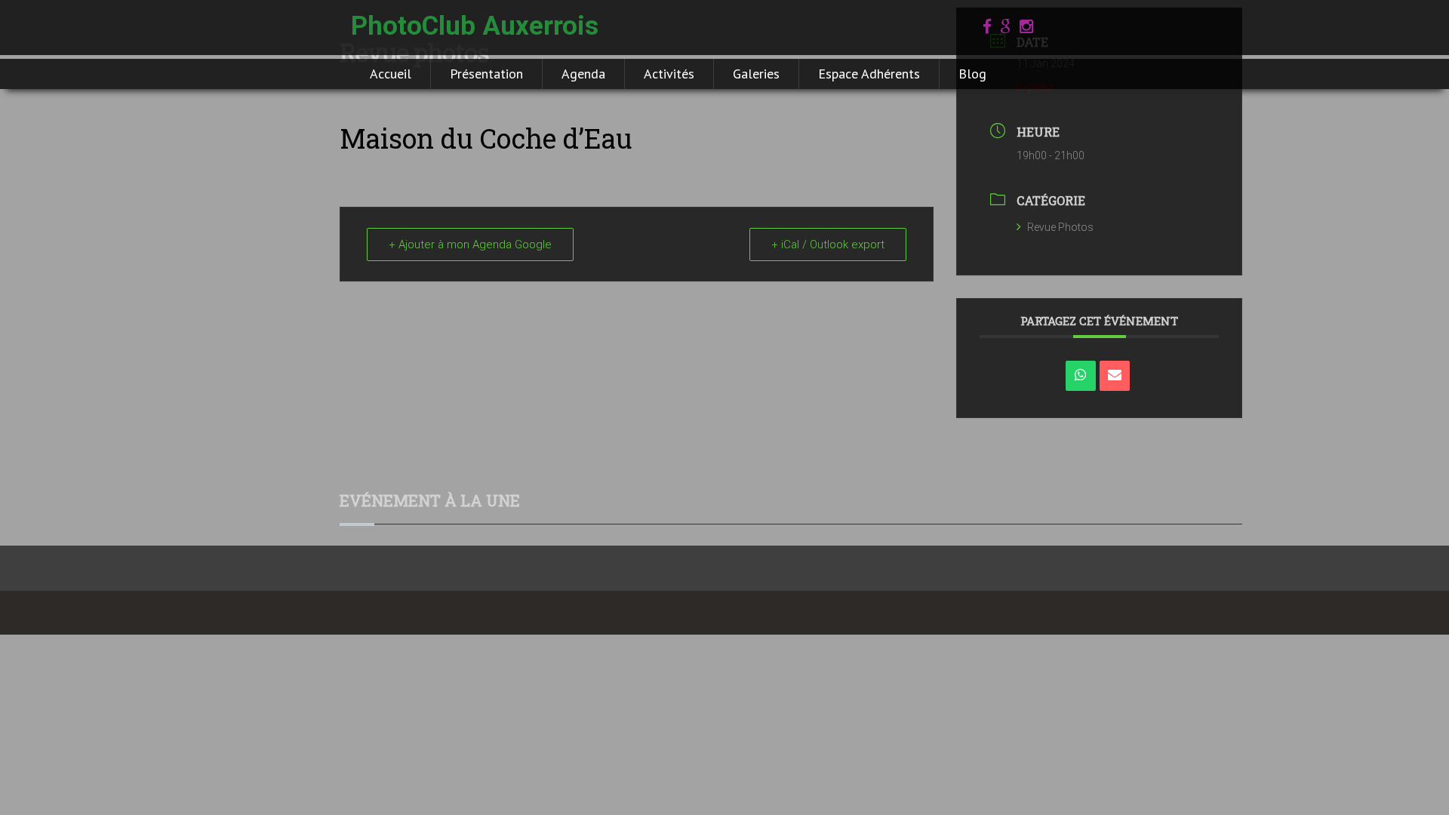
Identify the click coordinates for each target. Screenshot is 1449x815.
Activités (669, 73)
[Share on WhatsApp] (1081, 376)
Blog (972, 73)
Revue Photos (1060, 227)
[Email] (1115, 376)
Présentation (486, 73)
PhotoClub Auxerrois (474, 26)
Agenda (583, 73)
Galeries (756, 73)
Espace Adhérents (869, 73)
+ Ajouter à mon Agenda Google (470, 244)
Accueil (390, 73)
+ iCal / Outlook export (827, 244)
